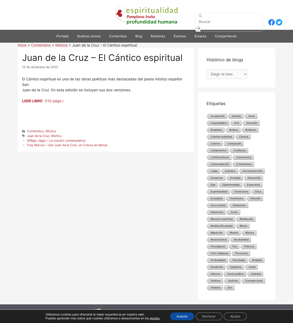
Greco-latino (218, 205)
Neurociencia (219, 239)
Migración (217, 232)
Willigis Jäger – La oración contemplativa (56, 140)
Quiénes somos (89, 36)
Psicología (239, 260)
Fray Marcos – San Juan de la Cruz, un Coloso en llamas (67, 145)
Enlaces (200, 36)
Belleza (233, 129)
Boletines (158, 36)
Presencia (241, 253)
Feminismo (236, 198)
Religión (257, 260)
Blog (138, 36)
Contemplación (220, 164)
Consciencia (243, 157)
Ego (213, 184)
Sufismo (216, 280)
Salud (252, 267)
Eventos (180, 36)
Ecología (235, 177)
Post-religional (219, 253)
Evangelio (217, 198)
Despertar (217, 177)
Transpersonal (254, 280)
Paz (235, 246)
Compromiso (219, 150)
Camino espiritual (221, 136)
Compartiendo (226, 36)
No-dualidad (241, 239)
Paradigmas (218, 246)
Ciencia (243, 136)
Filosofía (255, 198)
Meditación (246, 219)
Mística (50, 131)
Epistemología (231, 184)
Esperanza (253, 184)
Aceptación (218, 116)
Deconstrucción (252, 171)
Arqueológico (219, 123)
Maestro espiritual (222, 219)
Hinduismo (239, 205)
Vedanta (216, 287)
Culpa (214, 171)
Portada (62, 36)
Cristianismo (244, 164)
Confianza (240, 150)
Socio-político (235, 273)
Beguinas (216, 129)
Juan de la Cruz (38, 136)
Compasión (234, 143)
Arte (236, 123)
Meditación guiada (222, 225)
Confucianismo (220, 157)
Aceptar (182, 316)
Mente (243, 225)
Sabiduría (236, 267)
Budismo (250, 129)
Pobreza (249, 246)
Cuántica (230, 171)
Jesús (234, 212)
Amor (251, 116)
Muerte (234, 232)
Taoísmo (233, 280)
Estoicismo (241, 191)
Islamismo (217, 212)
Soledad (256, 273)
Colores (215, 143)
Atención (251, 123)
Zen (230, 287)
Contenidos (118, 36)
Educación (254, 177)
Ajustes (235, 316)
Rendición (217, 267)
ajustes (155, 318)
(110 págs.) (42, 101)
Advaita (236, 116)
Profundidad (218, 260)
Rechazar (209, 316)
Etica (258, 191)
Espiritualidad (219, 191)
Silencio (215, 273)
